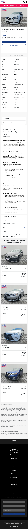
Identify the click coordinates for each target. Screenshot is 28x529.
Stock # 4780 (4, 266)
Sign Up (14, 513)
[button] (24, 2)
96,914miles (23, 349)
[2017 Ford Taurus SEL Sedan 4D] (14, 294)
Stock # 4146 (4, 345)
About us (14, 470)
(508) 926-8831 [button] (15, 454)
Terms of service (14, 488)
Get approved (14, 473)
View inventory (14, 463)
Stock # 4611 (4, 306)
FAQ (14, 466)
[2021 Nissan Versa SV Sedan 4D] (14, 255)
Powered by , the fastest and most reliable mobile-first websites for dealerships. (14, 523)
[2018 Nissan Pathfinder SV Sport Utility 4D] (14, 373)
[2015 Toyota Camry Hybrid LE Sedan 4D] (14, 334)
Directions (14, 481)
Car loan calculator (14, 477)
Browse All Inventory (14, 41)
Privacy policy (14, 484)
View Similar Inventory (14, 45)
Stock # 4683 (4, 385)
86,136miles (23, 270)
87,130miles (23, 309)
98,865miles (23, 388)
